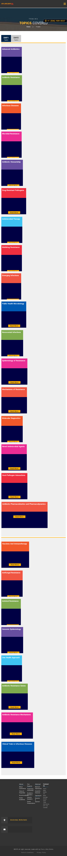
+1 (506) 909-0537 (56, 21)
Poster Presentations (29, 802)
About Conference (21, 787)
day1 (6, 39)
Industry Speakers (29, 798)
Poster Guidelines (21, 798)
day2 (16, 39)
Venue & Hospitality (21, 791)
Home (28, 27)
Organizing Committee (29, 789)
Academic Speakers (29, 793)
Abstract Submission (37, 787)
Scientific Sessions (37, 791)
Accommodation (21, 795)
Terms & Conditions (27, 852)
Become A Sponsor (37, 800)
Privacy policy (41, 852)
